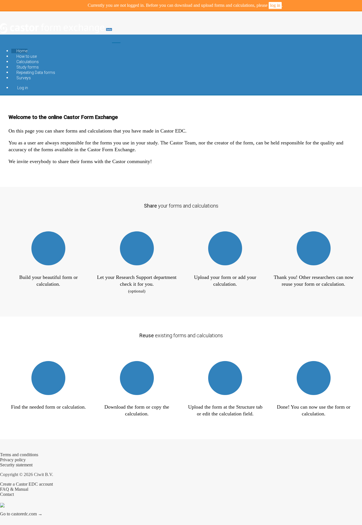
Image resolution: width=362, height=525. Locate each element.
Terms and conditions (19, 454)
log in (275, 5)
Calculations (27, 61)
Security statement (16, 464)
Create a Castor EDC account (26, 484)
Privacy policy (13, 459)
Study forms (27, 67)
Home (21, 51)
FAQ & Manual (14, 489)
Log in (22, 88)
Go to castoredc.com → (21, 513)
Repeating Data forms (35, 72)
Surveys (23, 78)
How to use (26, 56)
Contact (7, 494)
